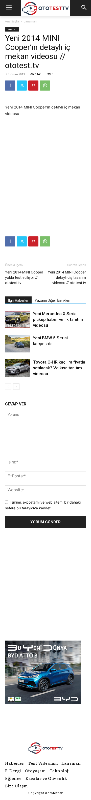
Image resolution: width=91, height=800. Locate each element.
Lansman (30, 21)
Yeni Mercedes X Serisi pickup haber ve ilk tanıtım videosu (58, 319)
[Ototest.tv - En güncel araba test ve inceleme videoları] (45, 8)
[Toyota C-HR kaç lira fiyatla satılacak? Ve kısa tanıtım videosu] (17, 368)
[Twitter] (22, 85)
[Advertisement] (45, 169)
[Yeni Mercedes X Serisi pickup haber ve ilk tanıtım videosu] (17, 319)
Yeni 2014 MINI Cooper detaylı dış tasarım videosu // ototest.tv (67, 277)
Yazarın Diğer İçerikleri (52, 300)
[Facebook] (10, 85)
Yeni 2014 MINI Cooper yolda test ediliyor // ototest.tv (24, 277)
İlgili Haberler (18, 300)
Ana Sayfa (12, 21)
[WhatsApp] (45, 85)
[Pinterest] (33, 85)
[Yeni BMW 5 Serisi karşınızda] (17, 343)
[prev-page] (8, 386)
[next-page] (16, 386)
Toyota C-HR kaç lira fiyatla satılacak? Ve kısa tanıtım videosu (59, 368)
